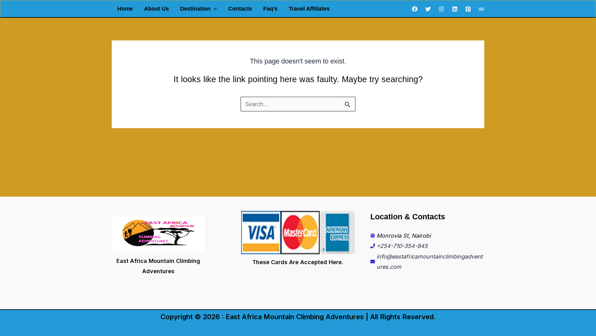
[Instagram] (441, 9)
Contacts (240, 9)
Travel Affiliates (309, 9)
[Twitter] (428, 9)
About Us (156, 9)
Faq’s (270, 9)
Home (125, 9)
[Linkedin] (455, 9)
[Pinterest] (468, 9)
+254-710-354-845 (402, 246)
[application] (213, 8)
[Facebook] (415, 9)
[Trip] (481, 9)
